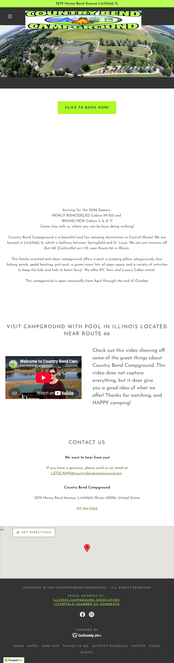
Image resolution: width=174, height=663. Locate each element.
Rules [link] (154, 646)
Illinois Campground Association (86, 600)
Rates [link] (33, 646)
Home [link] (19, 646)
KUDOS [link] (87, 652)
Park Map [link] (50, 646)
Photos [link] (139, 646)
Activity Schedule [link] (110, 646)
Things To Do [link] (76, 646)
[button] (9, 16)
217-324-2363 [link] (87, 509)
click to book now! (87, 107)
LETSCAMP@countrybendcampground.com (86, 473)
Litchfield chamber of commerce (87, 604)
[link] (83, 13)
